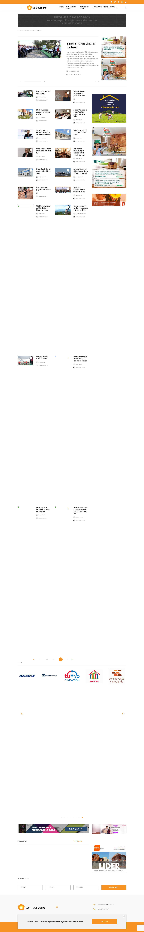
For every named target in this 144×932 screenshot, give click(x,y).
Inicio (20, 30)
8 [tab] (82, 818)
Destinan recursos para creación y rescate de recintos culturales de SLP (80, 510)
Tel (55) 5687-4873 (103, 909)
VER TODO (77, 841)
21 (53, 659)
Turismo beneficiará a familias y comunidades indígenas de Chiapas (80, 208)
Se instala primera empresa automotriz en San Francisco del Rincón (43, 132)
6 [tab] (76, 818)
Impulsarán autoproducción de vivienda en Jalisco (79, 189)
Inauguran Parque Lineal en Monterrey (81, 45)
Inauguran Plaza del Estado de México (42, 357)
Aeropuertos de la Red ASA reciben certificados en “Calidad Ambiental (80, 171)
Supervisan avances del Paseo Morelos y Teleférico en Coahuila (80, 358)
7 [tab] (79, 818)
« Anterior (34, 659)
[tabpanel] (94, 676)
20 (47, 659)
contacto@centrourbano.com (105, 904)
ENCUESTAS (23, 841)
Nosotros (112, 7)
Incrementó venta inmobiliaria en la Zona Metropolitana (43, 509)
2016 (24, 30)
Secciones (61, 7)
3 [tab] (68, 818)
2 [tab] (65, 818)
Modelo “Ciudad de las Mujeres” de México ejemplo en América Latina (80, 113)
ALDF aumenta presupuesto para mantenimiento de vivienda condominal (79, 152)
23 (67, 659)
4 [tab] (71, 818)
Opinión (106, 7)
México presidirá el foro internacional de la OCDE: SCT (43, 151)
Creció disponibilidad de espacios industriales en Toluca (43, 171)
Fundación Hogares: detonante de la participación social (79, 93)
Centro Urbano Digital (84, 7)
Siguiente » (72, 659)
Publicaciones (98, 7)
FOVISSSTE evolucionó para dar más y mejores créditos (43, 112)
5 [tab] (73, 818)
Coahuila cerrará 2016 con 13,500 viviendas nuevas (80, 132)
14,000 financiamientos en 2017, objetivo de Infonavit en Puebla (43, 208)
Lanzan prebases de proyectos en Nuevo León (43, 188)
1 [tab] (62, 818)
